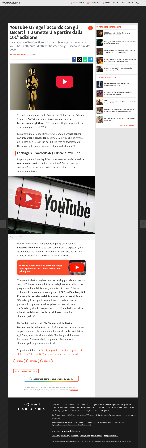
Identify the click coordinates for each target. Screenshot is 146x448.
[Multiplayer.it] (11, 3)
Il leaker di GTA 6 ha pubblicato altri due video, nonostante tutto (118, 93)
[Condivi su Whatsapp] (85, 59)
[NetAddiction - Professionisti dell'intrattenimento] (71, 431)
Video (115, 3)
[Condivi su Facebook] (74, 59)
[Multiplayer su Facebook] (18, 409)
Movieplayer (65, 436)
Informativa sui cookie (59, 422)
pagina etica (74, 390)
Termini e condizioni (86, 422)
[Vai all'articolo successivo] (3, 224)
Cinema (19, 361)
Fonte (16, 371)
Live (122, 3)
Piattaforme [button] (78, 3)
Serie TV (33, 361)
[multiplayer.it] (31, 404)
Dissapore (74, 436)
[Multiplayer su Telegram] (31, 409)
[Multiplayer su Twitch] (35, 409)
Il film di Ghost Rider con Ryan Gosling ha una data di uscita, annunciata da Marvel (120, 60)
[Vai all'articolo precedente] (143, 224)
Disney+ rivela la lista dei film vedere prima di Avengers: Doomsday (120, 43)
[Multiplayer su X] (22, 409)
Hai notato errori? (30, 371)
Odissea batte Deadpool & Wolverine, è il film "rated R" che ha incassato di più (119, 51)
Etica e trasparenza (100, 422)
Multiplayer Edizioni (111, 436)
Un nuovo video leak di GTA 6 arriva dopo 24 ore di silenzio (119, 120)
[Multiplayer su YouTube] (39, 409)
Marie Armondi (22, 54)
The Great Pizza (96, 436)
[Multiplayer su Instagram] (26, 409)
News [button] (107, 3)
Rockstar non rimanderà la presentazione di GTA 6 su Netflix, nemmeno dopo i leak (119, 111)
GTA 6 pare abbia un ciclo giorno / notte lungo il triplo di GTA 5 (120, 102)
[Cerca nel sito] (137, 3)
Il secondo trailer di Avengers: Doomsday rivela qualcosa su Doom (118, 69)
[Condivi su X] (79, 59)
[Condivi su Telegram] (90, 59)
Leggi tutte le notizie (127, 126)
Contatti (111, 422)
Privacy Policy (73, 422)
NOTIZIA (12, 54)
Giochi (130, 3)
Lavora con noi (120, 422)
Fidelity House (85, 436)
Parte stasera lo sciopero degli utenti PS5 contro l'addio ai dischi (118, 84)
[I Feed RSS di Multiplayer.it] (43, 409)
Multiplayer (56, 436)
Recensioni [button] (94, 3)
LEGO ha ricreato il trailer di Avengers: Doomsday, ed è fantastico (117, 34)
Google (46, 361)
